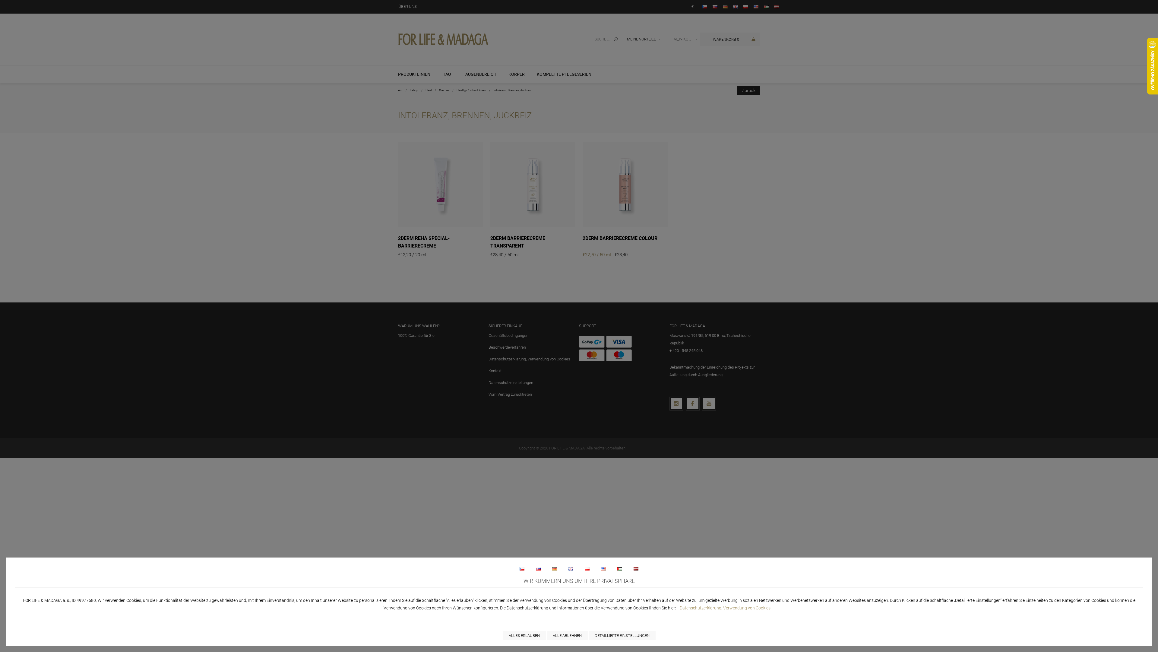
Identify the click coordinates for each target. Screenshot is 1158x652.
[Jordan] (620, 569)
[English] (571, 569)
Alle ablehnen (567, 635)
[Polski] (587, 569)
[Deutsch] (554, 569)
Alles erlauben (524, 635)
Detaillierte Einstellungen (622, 635)
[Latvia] (636, 569)
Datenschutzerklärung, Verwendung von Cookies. (725, 608)
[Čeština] (522, 569)
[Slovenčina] (538, 569)
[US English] (603, 569)
